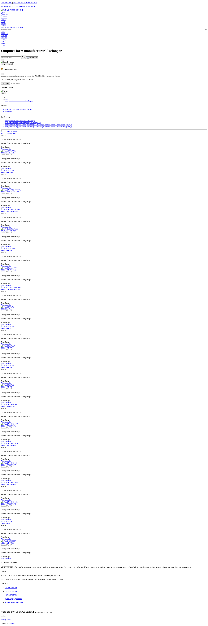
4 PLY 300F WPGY (8, 172)
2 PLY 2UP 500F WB (8, 504)
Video (3, 22)
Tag (6, 99)
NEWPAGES (11, 623)
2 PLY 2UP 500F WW (8, 445)
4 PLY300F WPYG (8, 153)
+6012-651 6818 (19, 3)
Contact (3, 26)
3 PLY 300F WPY (7, 250)
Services (4, 18)
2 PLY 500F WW (7, 348)
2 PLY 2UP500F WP (8, 406)
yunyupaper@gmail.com (9, 6)
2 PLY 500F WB (6, 387)
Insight (3, 24)
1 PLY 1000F (5, 523)
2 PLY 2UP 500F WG (8, 484)
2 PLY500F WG (6, 309)
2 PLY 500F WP (6, 367)
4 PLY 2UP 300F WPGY (9, 211)
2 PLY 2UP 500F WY (8, 426)
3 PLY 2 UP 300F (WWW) (10, 289)
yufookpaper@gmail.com (27, 6)
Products (4, 16)
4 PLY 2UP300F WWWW (10, 192)
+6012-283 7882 (31, 3)
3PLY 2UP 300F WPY (9, 231)
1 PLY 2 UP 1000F (7, 543)
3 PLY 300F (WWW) (8, 270)
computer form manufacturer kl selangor (19, 101)
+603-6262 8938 (6, 3)
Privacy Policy (6, 619)
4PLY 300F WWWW (8, 133)
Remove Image (7, 64)
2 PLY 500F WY (7, 328)
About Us (4, 14)
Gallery (3, 20)
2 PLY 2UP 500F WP (8, 465)
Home (3, 12)
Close (3, 93)
